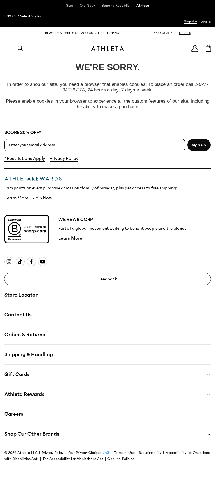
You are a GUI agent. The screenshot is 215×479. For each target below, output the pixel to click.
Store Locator (21, 295)
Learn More (16, 198)
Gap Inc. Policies (121, 459)
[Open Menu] (6, 48)
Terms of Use (124, 452)
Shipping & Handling (28, 354)
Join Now (42, 198)
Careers (13, 414)
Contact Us (18, 315)
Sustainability (150, 452)
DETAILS (185, 33)
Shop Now (190, 21)
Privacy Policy (64, 158)
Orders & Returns (24, 335)
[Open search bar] (20, 48)
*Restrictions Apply (24, 158)
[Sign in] (194, 48)
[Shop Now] (107, 19)
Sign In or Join (162, 33)
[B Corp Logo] (26, 229)
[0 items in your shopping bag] (208, 48)
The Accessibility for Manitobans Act (73, 459)
